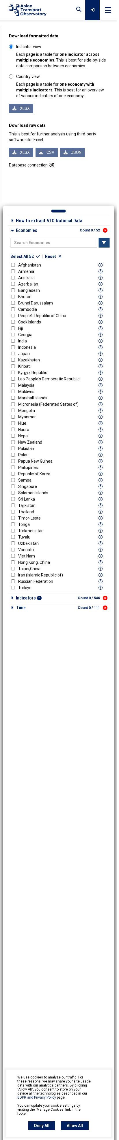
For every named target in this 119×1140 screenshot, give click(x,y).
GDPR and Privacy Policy (36, 1097)
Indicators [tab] (58, 598)
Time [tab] (58, 607)
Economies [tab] (58, 230)
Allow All (75, 1125)
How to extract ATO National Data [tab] (49, 220)
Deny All (41, 1125)
